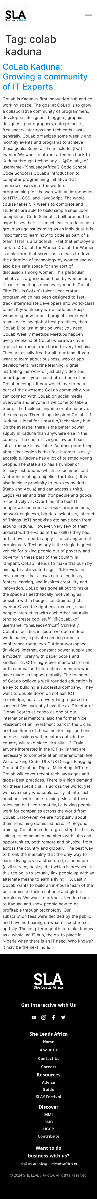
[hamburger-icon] (88, 15)
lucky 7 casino (62, 1193)
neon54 (84, 1193)
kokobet (13, 1193)
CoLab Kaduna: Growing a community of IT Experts (45, 77)
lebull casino (35, 1193)
